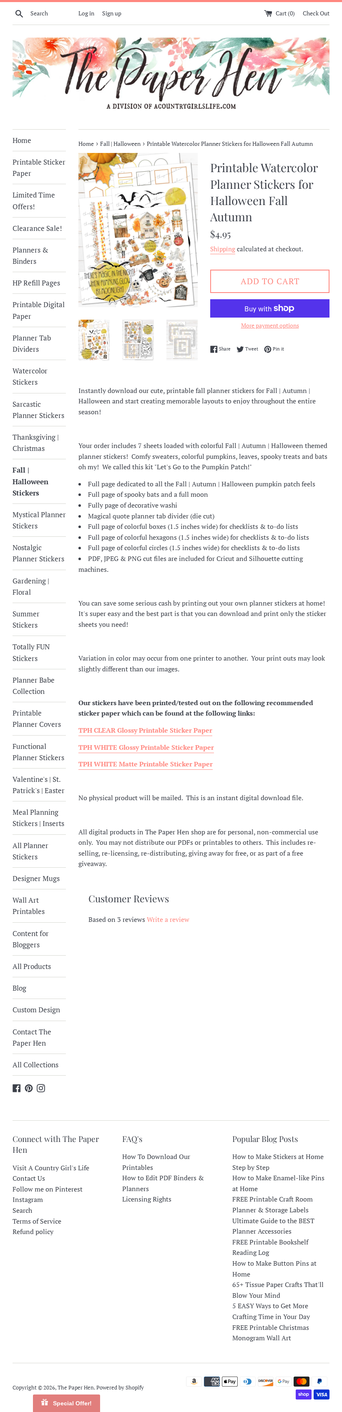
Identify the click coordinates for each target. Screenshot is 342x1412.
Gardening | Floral (31, 586)
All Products (32, 966)
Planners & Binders (30, 255)
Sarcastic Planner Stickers (38, 409)
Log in (86, 13)
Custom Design (36, 1009)
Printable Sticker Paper (39, 167)
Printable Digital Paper (39, 310)
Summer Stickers (26, 619)
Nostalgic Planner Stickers (38, 553)
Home (22, 140)
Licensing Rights (146, 1199)
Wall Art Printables (29, 905)
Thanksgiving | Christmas (36, 442)
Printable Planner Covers (37, 718)
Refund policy (33, 1231)
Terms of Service (37, 1221)
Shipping (222, 249)
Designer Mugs (36, 878)
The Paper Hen (76, 1387)
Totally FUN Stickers (31, 652)
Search (22, 1210)
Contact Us (29, 1178)
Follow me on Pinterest (48, 1189)
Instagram (28, 1199)
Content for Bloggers (31, 939)
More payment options (270, 325)
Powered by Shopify (120, 1387)
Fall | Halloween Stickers (30, 481)
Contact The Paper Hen (32, 1037)
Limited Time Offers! (34, 200)
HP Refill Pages (36, 283)
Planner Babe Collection (34, 685)
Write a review (168, 919)
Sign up (111, 13)
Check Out (316, 13)
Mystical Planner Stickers (39, 520)
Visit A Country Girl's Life (51, 1167)
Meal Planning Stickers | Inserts (38, 817)
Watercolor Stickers (30, 376)
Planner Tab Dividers (32, 343)
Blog (19, 988)
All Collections (35, 1064)
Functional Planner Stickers (38, 751)
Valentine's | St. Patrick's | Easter (39, 784)
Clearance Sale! (37, 228)
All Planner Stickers (30, 851)
